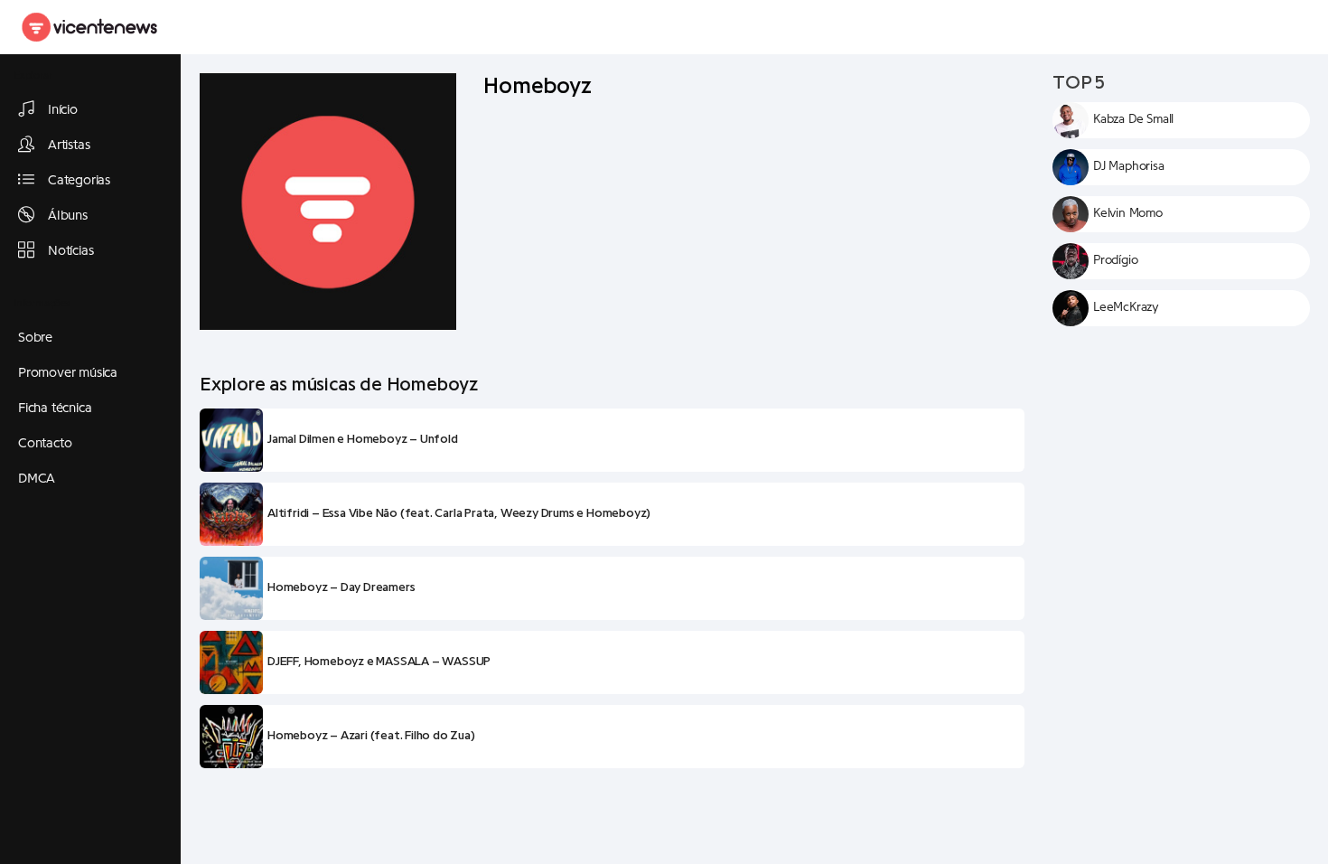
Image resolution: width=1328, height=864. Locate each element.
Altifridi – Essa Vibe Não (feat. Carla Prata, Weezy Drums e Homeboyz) (458, 513)
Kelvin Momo (1128, 213)
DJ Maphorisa (1128, 166)
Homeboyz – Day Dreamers (341, 587)
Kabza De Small (1133, 119)
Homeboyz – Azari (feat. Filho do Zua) (371, 735)
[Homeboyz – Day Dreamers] (231, 588)
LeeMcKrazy (1126, 307)
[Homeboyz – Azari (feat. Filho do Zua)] (231, 736)
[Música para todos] (90, 27)
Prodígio (1115, 260)
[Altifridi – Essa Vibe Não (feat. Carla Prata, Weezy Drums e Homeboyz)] (231, 514)
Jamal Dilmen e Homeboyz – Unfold (362, 439)
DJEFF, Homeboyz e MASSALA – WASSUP (379, 661)
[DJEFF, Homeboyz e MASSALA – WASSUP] (231, 662)
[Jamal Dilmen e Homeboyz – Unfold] (231, 440)
